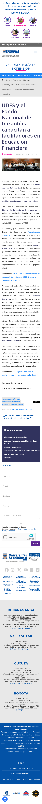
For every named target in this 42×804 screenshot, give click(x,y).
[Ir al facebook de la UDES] (5, 570)
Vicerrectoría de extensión (22, 409)
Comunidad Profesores (11, 399)
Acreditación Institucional (34, 589)
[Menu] (35, 52)
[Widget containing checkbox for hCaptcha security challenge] (19, 537)
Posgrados (28, 628)
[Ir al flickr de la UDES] (30, 570)
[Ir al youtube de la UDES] (24, 570)
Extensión (9, 75)
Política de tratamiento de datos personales (19, 530)
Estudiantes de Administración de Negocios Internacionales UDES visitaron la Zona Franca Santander (21, 276)
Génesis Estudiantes (21, 581)
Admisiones (8, 581)
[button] (5, 799)
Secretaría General (34, 581)
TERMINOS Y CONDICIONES (21, 768)
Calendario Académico (7, 577)
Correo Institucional (34, 577)
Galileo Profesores (21, 577)
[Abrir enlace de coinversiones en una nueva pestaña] (26, 793)
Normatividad (34, 586)
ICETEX (8, 594)
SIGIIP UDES (21, 590)
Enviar (35, 544)
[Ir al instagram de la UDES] (12, 570)
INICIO (21, 763)
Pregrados (16, 628)
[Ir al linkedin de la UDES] (37, 570)
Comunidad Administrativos (13, 404)
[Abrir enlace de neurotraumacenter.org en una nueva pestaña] (6, 793)
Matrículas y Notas (7, 585)
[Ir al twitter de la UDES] (18, 570)
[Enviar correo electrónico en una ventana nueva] (21, 752)
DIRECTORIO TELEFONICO (21, 774)
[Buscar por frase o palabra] (39, 44)
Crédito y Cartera (8, 589)
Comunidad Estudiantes (11, 401)
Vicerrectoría (24, 75)
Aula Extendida (21, 586)
